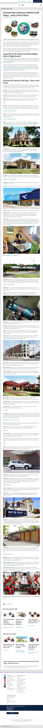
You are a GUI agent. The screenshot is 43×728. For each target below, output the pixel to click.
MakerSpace (13, 565)
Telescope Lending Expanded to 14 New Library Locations (33, 647)
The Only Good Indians (8, 554)
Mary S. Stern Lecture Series (8, 627)
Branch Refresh (29, 175)
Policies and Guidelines (21, 679)
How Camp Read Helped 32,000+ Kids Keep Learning (34, 621)
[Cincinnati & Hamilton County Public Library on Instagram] (5, 680)
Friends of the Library (11, 696)
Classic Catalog (10, 684)
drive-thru (20, 92)
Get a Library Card (10, 679)
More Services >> (10, 689)
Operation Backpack (19, 627)
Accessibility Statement (28, 719)
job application (24, 149)
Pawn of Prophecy (7, 484)
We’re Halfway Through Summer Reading (21, 646)
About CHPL (19, 676)
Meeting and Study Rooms (11, 681)
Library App (9, 685)
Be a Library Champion (11, 701)
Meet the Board (20, 681)
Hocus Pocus (5, 430)
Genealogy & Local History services (27, 563)
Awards (18, 677)
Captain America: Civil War (26, 44)
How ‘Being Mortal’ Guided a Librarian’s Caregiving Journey (8, 622)
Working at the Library (21, 688)
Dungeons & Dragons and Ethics (26, 223)
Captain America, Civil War (8, 284)
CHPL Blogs (3, 8)
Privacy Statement (19, 719)
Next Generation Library (20, 685)
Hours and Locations (11, 676)
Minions (4, 443)
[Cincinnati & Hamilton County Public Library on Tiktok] (5, 686)
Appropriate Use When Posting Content (16, 666)
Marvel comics (36, 177)
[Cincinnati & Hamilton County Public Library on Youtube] (5, 682)
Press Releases (20, 689)
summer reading (31, 625)
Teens (17, 651)
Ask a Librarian (10, 677)
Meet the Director (20, 680)
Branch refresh (29, 322)
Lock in (4, 102)
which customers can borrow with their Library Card (20, 293)
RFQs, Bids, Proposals (21, 687)
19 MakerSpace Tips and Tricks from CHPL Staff (8, 646)
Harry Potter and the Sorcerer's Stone (11, 419)
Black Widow (5, 410)
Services (36, 652)
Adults (4, 650)
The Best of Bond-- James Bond (9, 110)
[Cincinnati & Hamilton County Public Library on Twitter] (5, 678)
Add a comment (8, 604)
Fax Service (9, 683)
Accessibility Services (11, 688)
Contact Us (12, 713)
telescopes (30, 653)
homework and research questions (12, 67)
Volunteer (9, 700)
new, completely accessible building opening (19, 337)
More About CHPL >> (21, 692)
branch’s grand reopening (19, 493)
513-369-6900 (9, 709)
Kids (19, 650)
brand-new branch (14, 186)
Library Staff (9, 8)
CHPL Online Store (20, 691)
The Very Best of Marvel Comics (9, 179)
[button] (22, 1)
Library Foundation (10, 697)
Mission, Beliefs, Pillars (21, 683)
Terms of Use (12, 719)
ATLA (8, 699)
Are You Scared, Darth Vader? (9, 119)
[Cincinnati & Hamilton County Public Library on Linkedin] (5, 684)
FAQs (8, 687)
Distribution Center (21, 522)
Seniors (7, 650)
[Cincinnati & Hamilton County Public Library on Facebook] (5, 676)
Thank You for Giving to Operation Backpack (20, 622)
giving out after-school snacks (26, 67)
